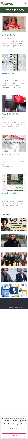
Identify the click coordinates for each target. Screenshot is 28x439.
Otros (10, 158)
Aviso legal (4, 301)
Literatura (11, 38)
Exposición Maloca (10, 193)
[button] (25, 3)
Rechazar (14, 432)
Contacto (3, 304)
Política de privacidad (12, 301)
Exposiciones (5, 38)
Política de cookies (22, 301)
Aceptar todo (14, 428)
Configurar (14, 435)
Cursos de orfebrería (10, 154)
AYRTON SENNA (9, 35)
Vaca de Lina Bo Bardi (11, 114)
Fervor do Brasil (8, 73)
